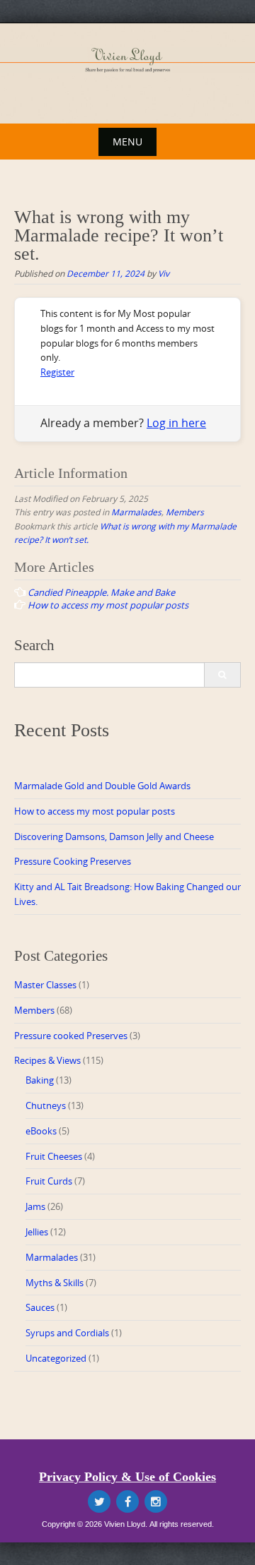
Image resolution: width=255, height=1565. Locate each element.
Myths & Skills (55, 1282)
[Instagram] (155, 1501)
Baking (40, 1080)
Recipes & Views (47, 1060)
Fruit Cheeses (54, 1156)
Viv (163, 273)
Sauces (40, 1307)
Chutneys (46, 1105)
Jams (35, 1206)
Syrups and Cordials (67, 1332)
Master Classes (45, 984)
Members (185, 511)
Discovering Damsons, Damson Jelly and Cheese (114, 836)
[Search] (222, 675)
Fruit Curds (49, 1181)
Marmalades (136, 511)
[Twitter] (99, 1501)
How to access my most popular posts (94, 811)
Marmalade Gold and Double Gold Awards (102, 785)
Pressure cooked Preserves (71, 1035)
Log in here (176, 423)
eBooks (41, 1131)
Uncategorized (56, 1358)
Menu (127, 141)
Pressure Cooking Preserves (72, 861)
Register (57, 372)
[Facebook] (127, 1501)
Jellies (37, 1231)
